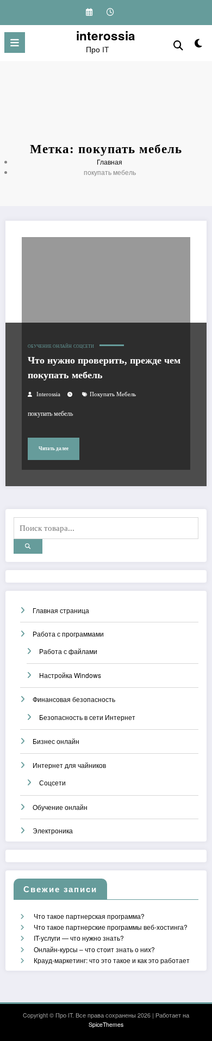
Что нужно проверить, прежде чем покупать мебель (104, 367)
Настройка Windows (70, 675)
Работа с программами (68, 633)
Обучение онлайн (50, 346)
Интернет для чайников (69, 765)
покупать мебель (113, 394)
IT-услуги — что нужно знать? (79, 937)
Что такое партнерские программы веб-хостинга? (111, 926)
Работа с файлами (68, 651)
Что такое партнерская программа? (89, 916)
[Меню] (14, 42)
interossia (105, 35)
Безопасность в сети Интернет (87, 717)
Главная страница (61, 610)
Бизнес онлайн (56, 741)
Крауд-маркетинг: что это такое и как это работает (112, 960)
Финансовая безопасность (74, 699)
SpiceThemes (106, 1024)
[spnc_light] (198, 45)
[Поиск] (178, 44)
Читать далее (53, 448)
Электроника (53, 830)
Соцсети (83, 346)
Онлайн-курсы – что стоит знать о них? (94, 949)
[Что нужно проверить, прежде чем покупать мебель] (106, 321)
